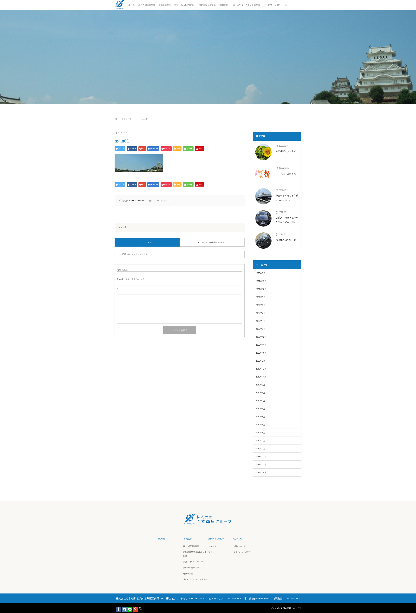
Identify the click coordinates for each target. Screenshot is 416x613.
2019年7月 (260, 400)
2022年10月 (261, 289)
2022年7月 (260, 313)
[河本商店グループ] (208, 522)
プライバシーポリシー (243, 552)
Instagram (122, 607)
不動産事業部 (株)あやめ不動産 (195, 554)
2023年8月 (260, 273)
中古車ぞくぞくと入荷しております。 (287, 197)
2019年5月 (260, 416)
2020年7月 (260, 360)
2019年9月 (260, 384)
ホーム (131, 4)
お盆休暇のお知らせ (286, 151)
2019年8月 (260, 392)
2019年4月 (260, 424)
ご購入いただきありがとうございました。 (287, 219)
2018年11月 (261, 464)
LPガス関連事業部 (146, 4)
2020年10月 (261, 352)
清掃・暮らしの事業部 (184, 4)
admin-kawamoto (136, 200)
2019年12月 (261, 368)
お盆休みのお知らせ (286, 239)
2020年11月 (261, 345)
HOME (161, 538)
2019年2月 (260, 440)
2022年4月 (260, 321)
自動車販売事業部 (207, 4)
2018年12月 (261, 456)
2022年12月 (261, 281)
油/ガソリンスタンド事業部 (195, 579)
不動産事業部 (164, 4)
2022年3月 (260, 329)
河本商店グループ (291, 608)
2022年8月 (260, 305)
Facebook (117, 607)
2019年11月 (261, 376)
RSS (139, 607)
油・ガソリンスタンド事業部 (246, 4)
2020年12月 (261, 337)
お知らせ (212, 546)
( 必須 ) (122, 270)
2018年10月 (261, 472)
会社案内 (267, 4)
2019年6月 (260, 408)
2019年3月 (260, 432)
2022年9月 (260, 297)
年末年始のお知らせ (286, 173)
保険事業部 (224, 4)
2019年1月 (260, 448)
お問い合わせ (281, 4)
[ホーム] (116, 115)
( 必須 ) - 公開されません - (131, 279)
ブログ (211, 552)
